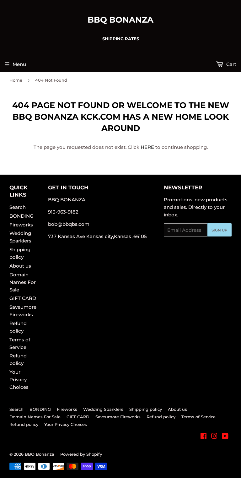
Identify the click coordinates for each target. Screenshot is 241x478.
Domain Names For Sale (22, 282)
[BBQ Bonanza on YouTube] (225, 437)
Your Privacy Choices (19, 379)
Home (15, 80)
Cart (230, 64)
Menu (19, 64)
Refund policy (161, 416)
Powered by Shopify (81, 454)
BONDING (21, 216)
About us (20, 266)
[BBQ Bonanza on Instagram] (214, 437)
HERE (147, 147)
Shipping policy (145, 409)
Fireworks (21, 225)
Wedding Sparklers (103, 409)
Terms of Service (198, 416)
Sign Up (220, 230)
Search (17, 207)
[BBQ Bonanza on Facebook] (203, 437)
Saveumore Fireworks (118, 416)
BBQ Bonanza (120, 20)
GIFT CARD (22, 298)
